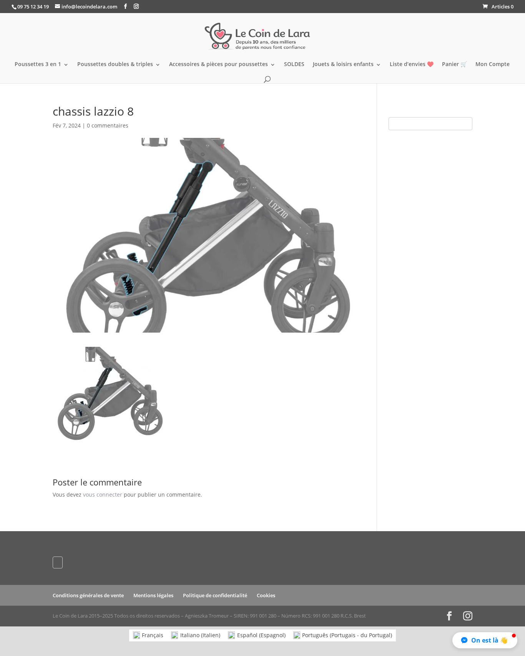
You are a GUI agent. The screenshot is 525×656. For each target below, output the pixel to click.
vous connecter (102, 494)
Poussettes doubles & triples (115, 64)
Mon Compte (492, 64)
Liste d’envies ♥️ (412, 64)
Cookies (266, 595)
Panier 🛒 (454, 64)
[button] (484, 640)
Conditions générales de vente (88, 595)
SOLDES (294, 64)
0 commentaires (107, 125)
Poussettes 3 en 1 (38, 64)
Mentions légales (153, 595)
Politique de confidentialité (215, 595)
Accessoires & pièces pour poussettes (218, 64)
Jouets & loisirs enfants (343, 64)
